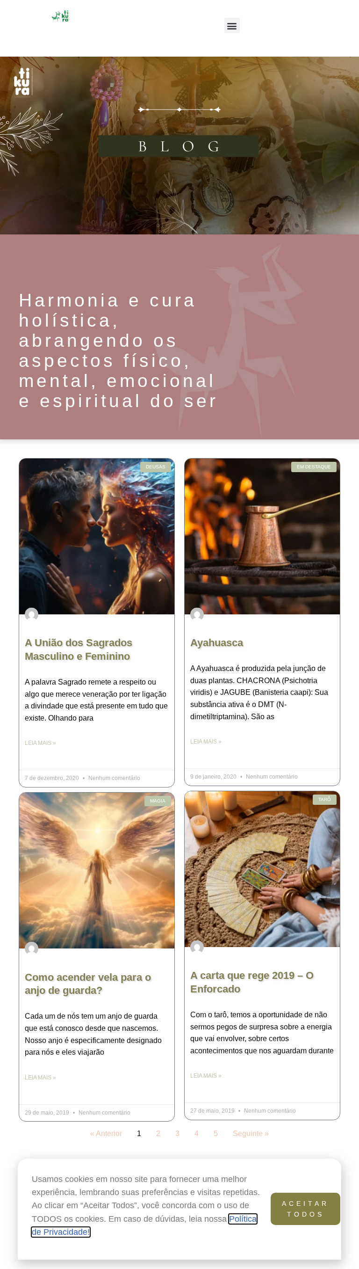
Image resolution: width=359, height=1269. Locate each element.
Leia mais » (40, 743)
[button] (232, 25)
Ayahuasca (216, 643)
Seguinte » (251, 1134)
